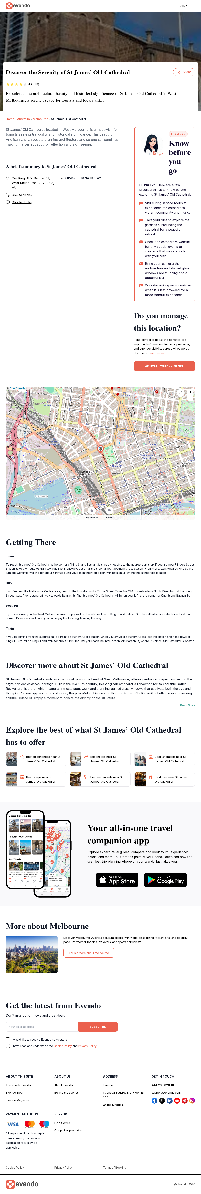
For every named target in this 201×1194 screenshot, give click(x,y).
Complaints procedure (68, 1130)
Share (187, 71)
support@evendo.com (166, 1092)
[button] (100, 449)
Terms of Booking (114, 1167)
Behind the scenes (66, 1092)
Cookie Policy (63, 1046)
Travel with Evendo (18, 1085)
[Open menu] (193, 6)
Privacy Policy (87, 1046)
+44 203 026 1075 (164, 1085)
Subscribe (98, 1026)
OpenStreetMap (19, 388)
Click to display (22, 195)
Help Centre (62, 1123)
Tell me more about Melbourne (89, 953)
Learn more (156, 353)
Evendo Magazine (17, 1100)
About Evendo (63, 1085)
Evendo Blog (14, 1092)
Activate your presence (164, 366)
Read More (187, 705)
